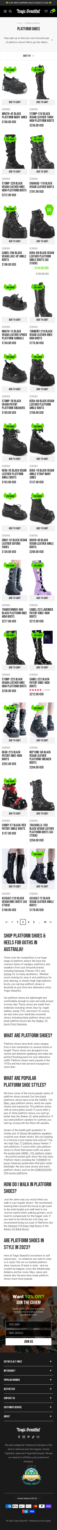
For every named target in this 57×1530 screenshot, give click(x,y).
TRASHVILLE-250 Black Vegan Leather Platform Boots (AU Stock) (41, 830)
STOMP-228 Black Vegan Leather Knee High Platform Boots (14, 187)
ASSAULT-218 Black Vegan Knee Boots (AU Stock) (14, 902)
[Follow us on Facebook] (19, 1437)
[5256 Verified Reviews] (28, 1466)
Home (20, 23)
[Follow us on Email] (38, 1437)
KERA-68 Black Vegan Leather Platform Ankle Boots (41, 404)
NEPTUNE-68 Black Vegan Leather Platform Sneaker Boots (40, 758)
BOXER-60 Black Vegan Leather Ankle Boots (41, 544)
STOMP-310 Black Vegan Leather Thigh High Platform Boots (41, 117)
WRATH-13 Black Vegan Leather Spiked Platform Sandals (14, 335)
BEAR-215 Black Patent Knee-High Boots (12, 756)
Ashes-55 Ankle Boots (16, 1229)
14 (45, 922)
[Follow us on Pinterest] (28, 1437)
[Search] (10, 11)
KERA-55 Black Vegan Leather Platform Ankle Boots (14, 474)
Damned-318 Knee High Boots (25, 1225)
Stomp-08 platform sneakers (36, 1133)
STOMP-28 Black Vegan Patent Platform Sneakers (13, 404)
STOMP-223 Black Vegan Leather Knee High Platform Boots (14, 683)
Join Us (28, 1341)
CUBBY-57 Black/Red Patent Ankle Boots (14, 827)
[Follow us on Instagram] (23, 1437)
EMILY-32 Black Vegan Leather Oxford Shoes (14, 544)
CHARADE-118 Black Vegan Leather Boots (41, 185)
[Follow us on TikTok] (33, 1437)
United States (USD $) (27, 1498)
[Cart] (51, 11)
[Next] (50, 922)
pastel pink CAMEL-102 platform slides (30, 1153)
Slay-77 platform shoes (27, 1143)
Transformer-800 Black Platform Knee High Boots (14, 613)
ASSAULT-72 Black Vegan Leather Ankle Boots (41, 902)
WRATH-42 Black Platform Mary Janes (14, 115)
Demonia (6, 109)
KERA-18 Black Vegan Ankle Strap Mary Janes (41, 474)
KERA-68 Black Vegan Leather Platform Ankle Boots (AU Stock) (41, 258)
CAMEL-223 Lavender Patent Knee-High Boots (41, 613)
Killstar (8, 974)
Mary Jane (9, 1103)
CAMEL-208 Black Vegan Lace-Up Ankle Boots (14, 256)
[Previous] (6, 922)
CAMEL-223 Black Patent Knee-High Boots (39, 683)
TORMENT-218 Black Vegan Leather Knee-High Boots (41, 335)
